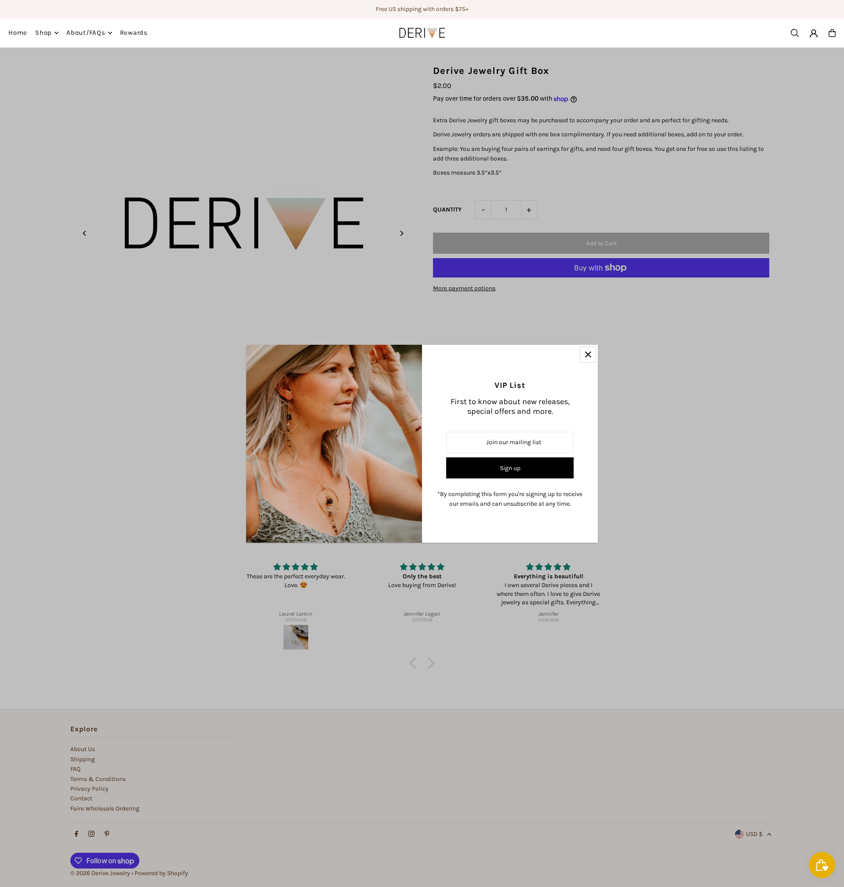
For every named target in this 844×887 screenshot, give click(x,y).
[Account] (814, 33)
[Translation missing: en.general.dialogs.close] (588, 354)
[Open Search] (795, 33)
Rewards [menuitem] (134, 33)
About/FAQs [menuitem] (86, 33)
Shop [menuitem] (43, 33)
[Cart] (832, 33)
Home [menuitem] (17, 33)
